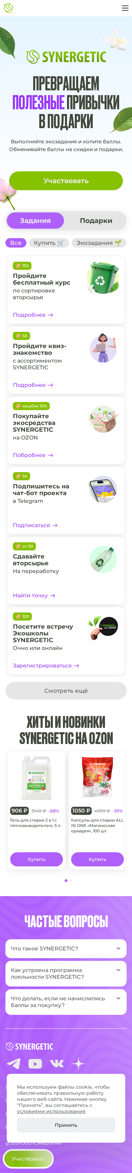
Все (16, 242)
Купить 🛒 (49, 242)
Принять (66, 1125)
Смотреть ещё (66, 690)
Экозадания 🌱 (99, 242)
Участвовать (66, 181)
